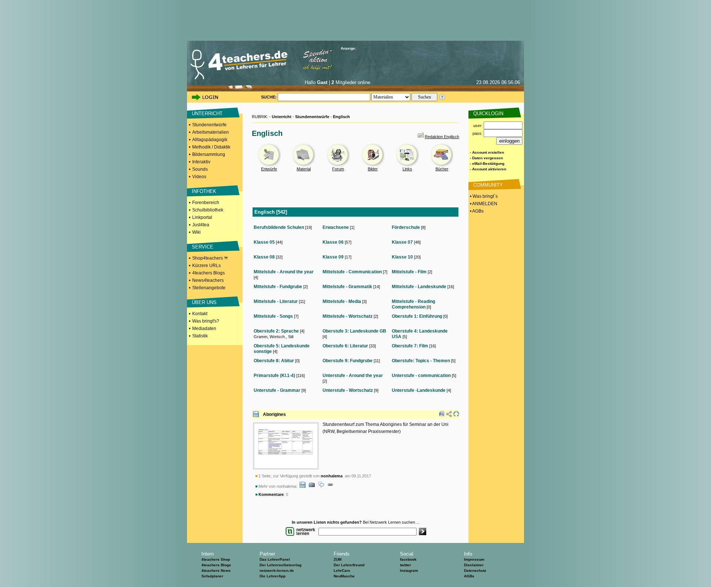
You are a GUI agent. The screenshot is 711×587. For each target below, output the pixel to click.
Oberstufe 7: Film (410, 345)
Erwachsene (336, 227)
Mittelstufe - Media (342, 301)
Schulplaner (212, 576)
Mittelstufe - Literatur (276, 301)
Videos (199, 176)
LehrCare (342, 570)
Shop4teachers (208, 258)
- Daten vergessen (486, 158)
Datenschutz (475, 570)
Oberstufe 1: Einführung (417, 316)
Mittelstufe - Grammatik (347, 286)
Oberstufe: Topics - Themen (421, 360)
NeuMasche (344, 576)
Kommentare (271, 494)
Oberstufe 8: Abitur (274, 360)
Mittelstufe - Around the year (284, 271)
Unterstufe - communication (421, 375)
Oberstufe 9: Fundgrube (348, 360)
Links (407, 169)
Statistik (200, 335)
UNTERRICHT (207, 113)
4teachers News (216, 570)
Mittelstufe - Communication (352, 271)
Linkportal (202, 217)
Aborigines (274, 414)
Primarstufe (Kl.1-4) (274, 375)
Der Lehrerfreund (349, 565)
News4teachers (208, 280)
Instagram (409, 570)
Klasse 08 (264, 257)
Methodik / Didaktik (211, 147)
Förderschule (406, 227)
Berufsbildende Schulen (279, 227)
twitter (405, 565)
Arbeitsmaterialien (210, 132)
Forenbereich (205, 202)
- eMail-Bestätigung (487, 163)
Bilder (373, 169)
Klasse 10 (402, 257)
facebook (408, 559)
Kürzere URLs (206, 265)
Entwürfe (269, 169)
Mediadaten (204, 328)
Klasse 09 (333, 257)
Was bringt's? (205, 321)
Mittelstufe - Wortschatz (348, 316)
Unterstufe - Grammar (277, 390)
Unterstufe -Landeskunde (418, 390)
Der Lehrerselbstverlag (280, 565)
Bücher (441, 169)
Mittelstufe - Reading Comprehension (413, 304)
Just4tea (200, 224)
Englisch (341, 116)
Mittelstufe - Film (409, 271)
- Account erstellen (487, 152)
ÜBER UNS (204, 302)
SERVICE (202, 247)
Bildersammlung (208, 154)
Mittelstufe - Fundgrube (278, 286)
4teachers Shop (215, 559)
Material (304, 169)
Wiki (196, 232)
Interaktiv (201, 161)
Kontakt (199, 313)
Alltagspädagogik (209, 139)
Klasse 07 (402, 242)
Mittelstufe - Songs (273, 316)
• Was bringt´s (483, 196)
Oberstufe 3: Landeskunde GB (354, 331)
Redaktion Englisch (442, 136)
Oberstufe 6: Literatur (345, 345)
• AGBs (476, 211)
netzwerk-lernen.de (277, 570)
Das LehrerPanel (275, 559)
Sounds (200, 169)
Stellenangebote (209, 287)
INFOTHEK (204, 191)
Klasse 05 (264, 242)
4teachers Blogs (208, 273)
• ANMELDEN (483, 203)
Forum (338, 169)
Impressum (474, 559)
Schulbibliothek (207, 210)
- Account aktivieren (488, 169)
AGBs (469, 576)
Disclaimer (474, 565)
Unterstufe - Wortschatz (348, 390)
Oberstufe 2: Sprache (276, 331)
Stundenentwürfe (209, 124)
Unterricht (281, 116)
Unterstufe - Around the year (353, 375)
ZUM (337, 559)
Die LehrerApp (273, 576)
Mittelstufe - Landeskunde (419, 286)
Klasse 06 (333, 242)
